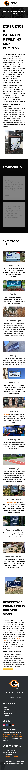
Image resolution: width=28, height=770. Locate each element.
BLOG (5, 711)
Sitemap (14, 765)
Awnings (6, 414)
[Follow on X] (10, 725)
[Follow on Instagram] (4, 725)
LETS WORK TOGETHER (14, 697)
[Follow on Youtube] (13, 725)
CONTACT (7, 715)
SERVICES (6, 709)
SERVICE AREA (8, 713)
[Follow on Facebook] (7, 725)
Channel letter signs (11, 502)
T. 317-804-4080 (7, 754)
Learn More (8, 669)
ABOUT (6, 707)
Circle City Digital (18, 763)
